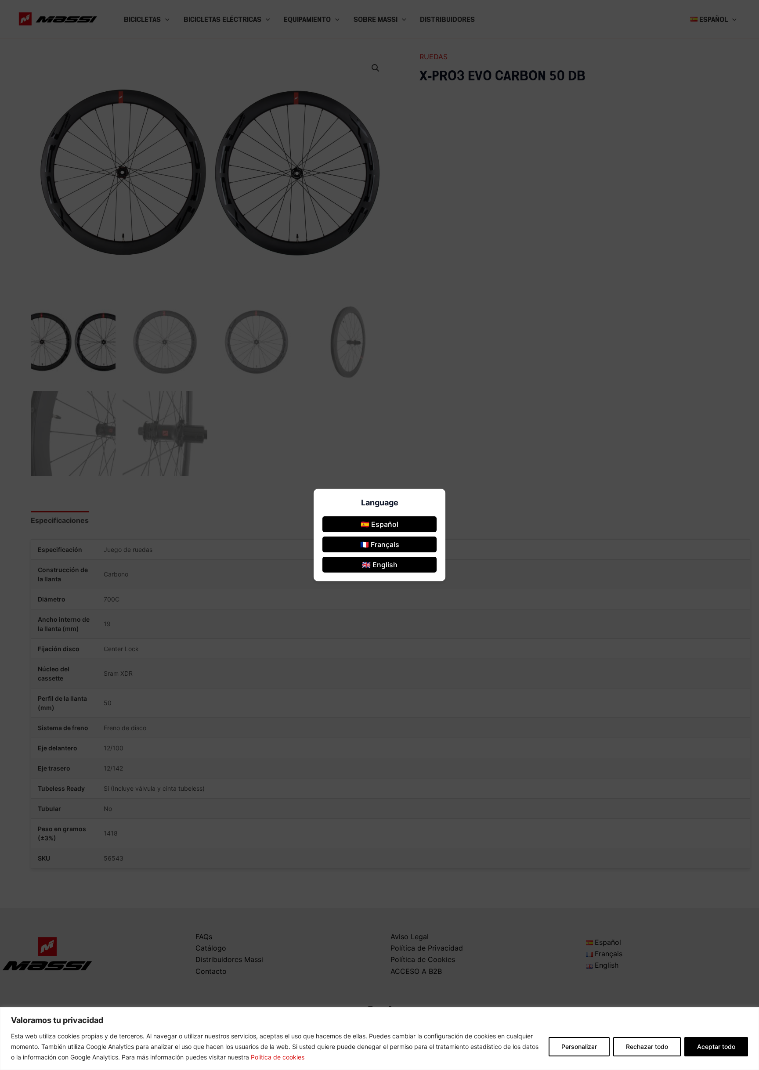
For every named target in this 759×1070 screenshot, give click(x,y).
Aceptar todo (716, 1046)
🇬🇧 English (380, 564)
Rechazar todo (647, 1046)
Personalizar (579, 1046)
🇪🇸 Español (379, 524)
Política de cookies (277, 1057)
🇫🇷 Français (379, 544)
